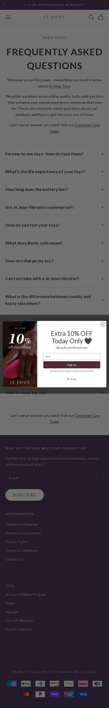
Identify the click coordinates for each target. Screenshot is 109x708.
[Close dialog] (103, 324)
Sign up (71, 364)
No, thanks (72, 378)
